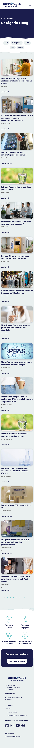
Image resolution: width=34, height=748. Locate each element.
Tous (6, 43)
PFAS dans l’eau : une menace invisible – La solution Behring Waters (14, 470)
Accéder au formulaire (17, 661)
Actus (27, 43)
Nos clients (8, 709)
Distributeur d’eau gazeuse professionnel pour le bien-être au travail (16, 80)
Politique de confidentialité (12, 736)
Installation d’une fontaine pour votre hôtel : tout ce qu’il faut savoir (15, 579)
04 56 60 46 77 (10, 693)
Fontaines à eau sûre (11, 712)
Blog (12, 47)
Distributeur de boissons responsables (16, 715)
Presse (20, 47)
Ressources (5, 18)
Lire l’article (5, 92)
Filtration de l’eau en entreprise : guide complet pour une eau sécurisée (16, 327)
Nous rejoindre (9, 705)
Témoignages (16, 43)
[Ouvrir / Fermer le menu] (30, 4)
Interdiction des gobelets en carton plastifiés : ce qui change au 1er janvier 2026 (17, 399)
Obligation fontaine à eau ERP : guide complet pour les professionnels (15, 542)
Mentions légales (9, 733)
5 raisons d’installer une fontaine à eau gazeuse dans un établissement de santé (17, 117)
